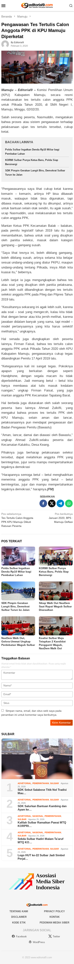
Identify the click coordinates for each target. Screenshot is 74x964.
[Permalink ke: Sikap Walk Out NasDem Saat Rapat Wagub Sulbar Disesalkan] (56, 591)
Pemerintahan (40, 783)
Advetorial (24, 783)
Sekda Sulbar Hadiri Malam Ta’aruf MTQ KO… (40, 840)
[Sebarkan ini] (43, 503)
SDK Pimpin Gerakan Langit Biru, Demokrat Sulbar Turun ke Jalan (15, 606)
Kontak (55, 916)
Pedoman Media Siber (54, 922)
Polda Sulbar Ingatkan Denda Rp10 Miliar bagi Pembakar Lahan (16, 572)
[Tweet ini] (52, 503)
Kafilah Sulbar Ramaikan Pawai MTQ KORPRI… (42, 824)
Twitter (56, 936)
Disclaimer (19, 916)
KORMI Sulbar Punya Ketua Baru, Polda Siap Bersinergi (54, 572)
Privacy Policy (54, 911)
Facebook (21, 936)
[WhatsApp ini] (69, 503)
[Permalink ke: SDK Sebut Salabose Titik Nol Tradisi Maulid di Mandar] (37, 759)
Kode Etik (19, 922)
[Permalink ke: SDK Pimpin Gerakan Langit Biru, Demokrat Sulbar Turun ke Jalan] (18, 591)
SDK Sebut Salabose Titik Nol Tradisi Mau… (42, 791)
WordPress (39, 942)
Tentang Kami (18, 911)
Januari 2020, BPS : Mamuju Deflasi (61, 517)
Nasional (37, 816)
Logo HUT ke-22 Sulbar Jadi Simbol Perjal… (41, 857)
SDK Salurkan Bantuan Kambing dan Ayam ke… (42, 807)
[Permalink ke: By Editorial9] (5, 44)
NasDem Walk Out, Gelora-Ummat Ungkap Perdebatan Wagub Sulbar (18, 641)
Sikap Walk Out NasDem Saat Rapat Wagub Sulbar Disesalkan (55, 606)
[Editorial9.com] (37, 5)
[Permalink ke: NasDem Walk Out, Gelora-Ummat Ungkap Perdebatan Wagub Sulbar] (18, 625)
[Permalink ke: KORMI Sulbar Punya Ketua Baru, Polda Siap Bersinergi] (56, 555)
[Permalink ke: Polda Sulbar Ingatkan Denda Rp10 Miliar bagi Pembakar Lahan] (18, 555)
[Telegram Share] (60, 503)
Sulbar (54, 783)
